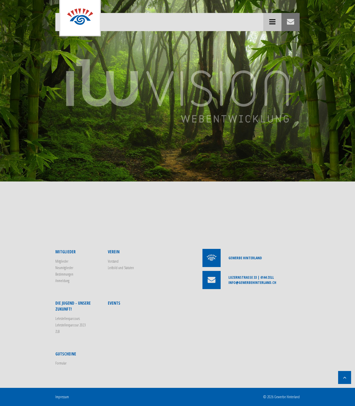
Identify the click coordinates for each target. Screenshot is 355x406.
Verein (114, 252)
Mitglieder (65, 252)
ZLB (57, 331)
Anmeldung (62, 280)
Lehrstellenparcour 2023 (70, 325)
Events (114, 303)
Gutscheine (65, 354)
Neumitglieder (64, 267)
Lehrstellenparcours (67, 318)
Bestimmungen (64, 274)
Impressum (62, 396)
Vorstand (113, 261)
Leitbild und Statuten (121, 267)
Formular (61, 363)
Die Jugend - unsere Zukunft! (73, 306)
